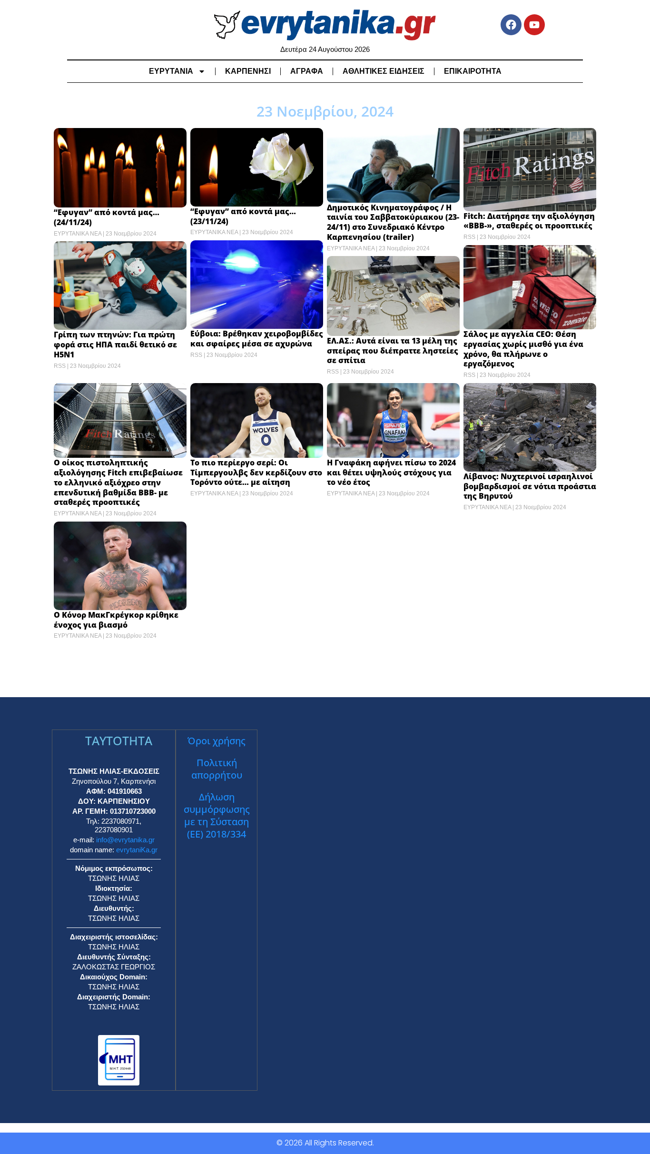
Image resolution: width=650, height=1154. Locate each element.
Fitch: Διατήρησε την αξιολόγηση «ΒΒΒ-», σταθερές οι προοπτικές (529, 221)
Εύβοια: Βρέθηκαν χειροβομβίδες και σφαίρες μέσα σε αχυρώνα (256, 338)
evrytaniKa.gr (137, 850)
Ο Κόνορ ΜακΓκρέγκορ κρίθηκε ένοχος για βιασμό (116, 620)
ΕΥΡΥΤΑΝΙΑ (171, 71)
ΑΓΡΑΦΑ (306, 71)
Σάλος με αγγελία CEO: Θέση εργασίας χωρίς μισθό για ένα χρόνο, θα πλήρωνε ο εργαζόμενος (523, 349)
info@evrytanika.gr (125, 840)
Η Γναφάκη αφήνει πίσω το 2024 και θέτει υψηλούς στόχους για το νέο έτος (391, 472)
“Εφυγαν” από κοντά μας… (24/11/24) (106, 217)
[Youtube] (534, 24)
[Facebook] (511, 24)
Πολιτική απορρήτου (216, 768)
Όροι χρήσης (216, 740)
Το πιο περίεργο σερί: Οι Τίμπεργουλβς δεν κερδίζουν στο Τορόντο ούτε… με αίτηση (256, 472)
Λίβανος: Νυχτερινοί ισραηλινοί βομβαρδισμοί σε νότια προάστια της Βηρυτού (529, 486)
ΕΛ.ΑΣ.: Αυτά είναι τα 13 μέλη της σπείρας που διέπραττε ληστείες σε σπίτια (392, 350)
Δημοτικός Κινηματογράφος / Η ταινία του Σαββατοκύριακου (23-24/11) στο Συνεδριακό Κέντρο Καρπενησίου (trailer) (393, 222)
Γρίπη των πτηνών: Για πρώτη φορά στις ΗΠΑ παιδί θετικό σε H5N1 (115, 344)
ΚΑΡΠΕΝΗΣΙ (248, 71)
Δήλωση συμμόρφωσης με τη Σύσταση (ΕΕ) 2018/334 (217, 815)
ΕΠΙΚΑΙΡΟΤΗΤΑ (473, 71)
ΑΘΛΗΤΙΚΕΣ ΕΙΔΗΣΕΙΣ (383, 71)
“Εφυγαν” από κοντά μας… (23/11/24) (243, 216)
